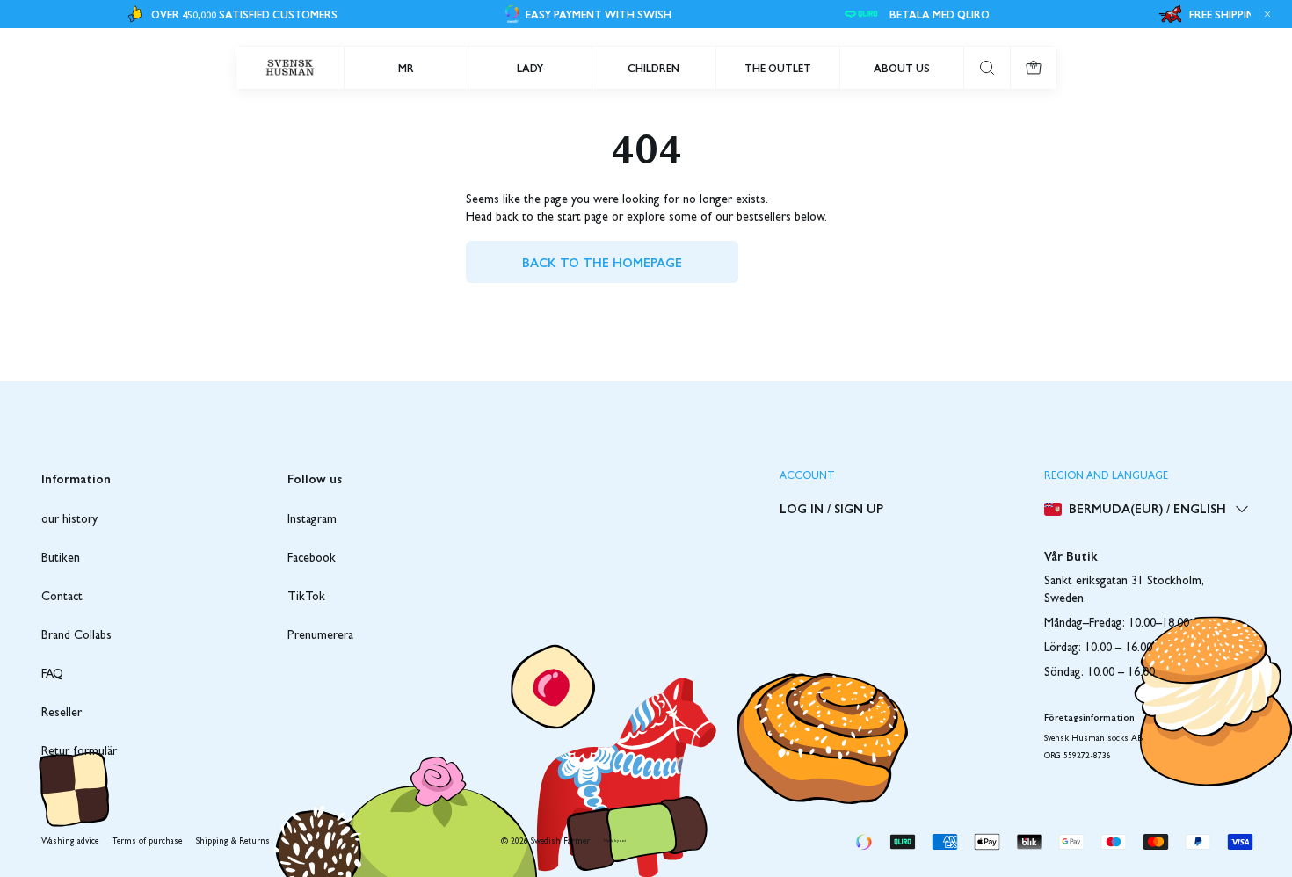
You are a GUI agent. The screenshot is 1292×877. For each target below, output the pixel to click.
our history (69, 520)
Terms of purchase (147, 841)
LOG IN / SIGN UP (831, 508)
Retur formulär (79, 752)
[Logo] (290, 67)
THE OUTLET (777, 68)
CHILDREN (653, 68)
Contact (62, 597)
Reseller (61, 713)
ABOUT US (902, 68)
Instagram (312, 520)
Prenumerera (320, 636)
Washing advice (69, 841)
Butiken (60, 559)
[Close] (1265, 14)
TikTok (306, 597)
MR (406, 68)
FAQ (52, 675)
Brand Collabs (76, 636)
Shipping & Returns (233, 841)
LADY (530, 68)
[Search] (987, 68)
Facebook (311, 559)
